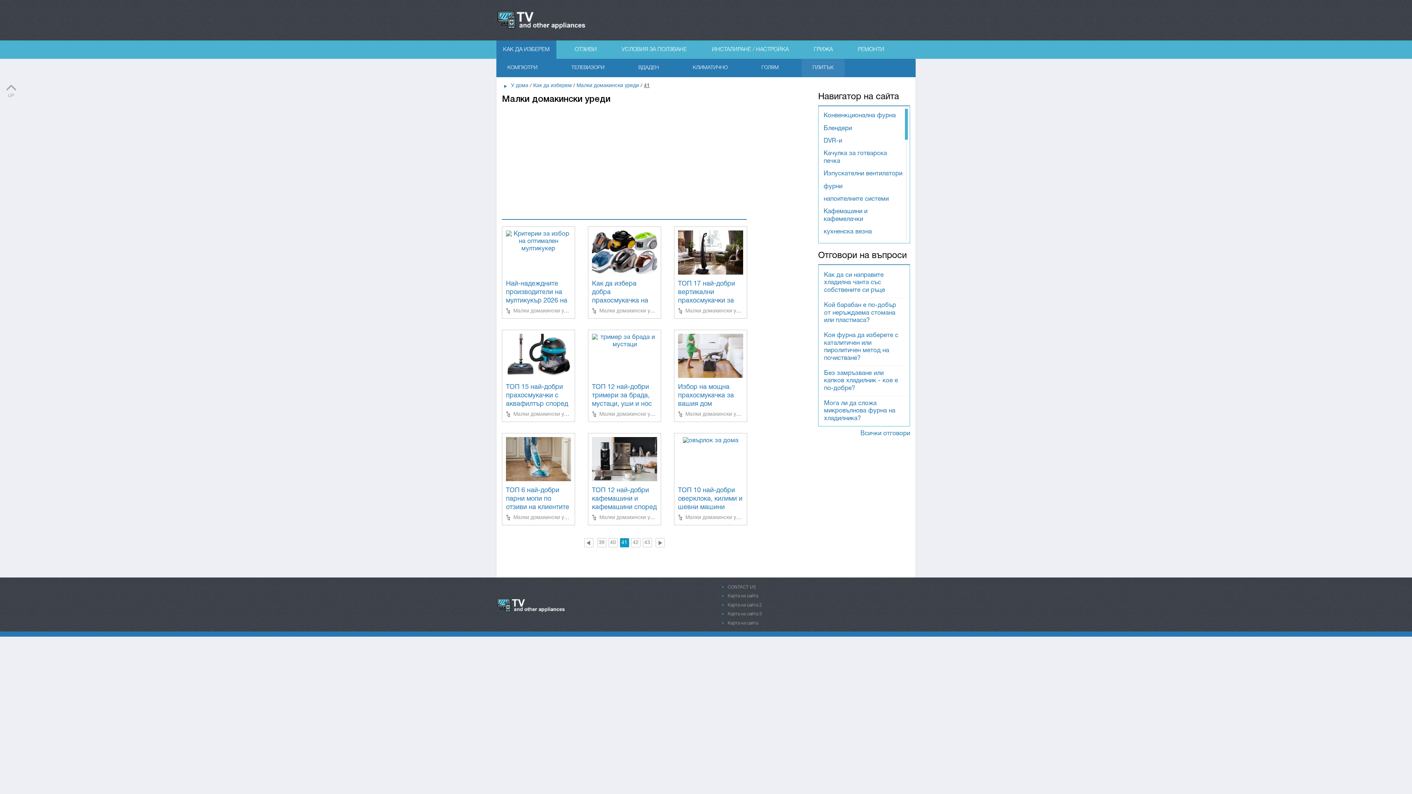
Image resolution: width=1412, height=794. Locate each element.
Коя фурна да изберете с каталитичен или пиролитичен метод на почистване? (861, 347)
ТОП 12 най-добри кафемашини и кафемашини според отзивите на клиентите (624, 507)
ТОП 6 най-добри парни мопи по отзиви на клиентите (537, 499)
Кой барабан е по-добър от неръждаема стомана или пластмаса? (860, 313)
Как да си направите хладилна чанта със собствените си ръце (854, 282)
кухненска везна (848, 232)
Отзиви (586, 49)
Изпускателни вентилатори (863, 173)
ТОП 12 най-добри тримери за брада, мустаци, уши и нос (622, 396)
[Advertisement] (624, 156)
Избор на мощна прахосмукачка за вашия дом (706, 396)
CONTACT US (742, 587)
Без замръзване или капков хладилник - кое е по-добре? (861, 381)
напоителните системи (856, 199)
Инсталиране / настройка (750, 49)
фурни (833, 186)
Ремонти (871, 49)
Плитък (823, 67)
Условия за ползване (654, 49)
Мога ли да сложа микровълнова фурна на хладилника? (859, 411)
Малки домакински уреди (544, 310)
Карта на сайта (743, 596)
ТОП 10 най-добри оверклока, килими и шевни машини (710, 499)
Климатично (710, 67)
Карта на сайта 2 (745, 605)
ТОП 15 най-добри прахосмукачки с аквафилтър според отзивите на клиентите (537, 404)
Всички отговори (885, 433)
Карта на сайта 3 (745, 614)
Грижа (823, 49)
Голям (770, 67)
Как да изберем (526, 49)
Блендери (838, 128)
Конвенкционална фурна (860, 115)
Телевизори (588, 67)
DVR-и (833, 141)
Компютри (522, 67)
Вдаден (648, 67)
